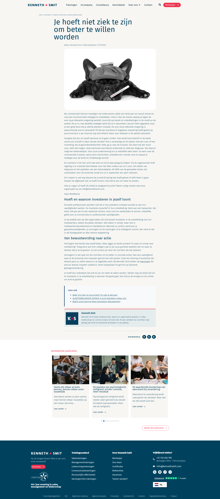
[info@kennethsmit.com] (154, 466)
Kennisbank (47, 15)
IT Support (173, 496)
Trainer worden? (120, 479)
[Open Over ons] (139, 5)
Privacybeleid (115, 496)
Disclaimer (142, 496)
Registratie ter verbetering (80, 496)
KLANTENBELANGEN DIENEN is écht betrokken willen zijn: (100, 298)
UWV (66, 496)
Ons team (117, 462)
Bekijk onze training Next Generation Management (96, 301)
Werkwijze (117, 458)
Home (41, 15)
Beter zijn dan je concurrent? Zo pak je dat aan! (95, 295)
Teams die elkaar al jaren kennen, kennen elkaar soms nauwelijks (69, 389)
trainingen (145, 261)
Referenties (117, 470)
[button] (144, 337)
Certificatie (117, 466)
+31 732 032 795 (164, 457)
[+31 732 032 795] (154, 459)
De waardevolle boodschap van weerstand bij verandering (149, 388)
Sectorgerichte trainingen (84, 479)
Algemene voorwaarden (99, 496)
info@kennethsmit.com (169, 466)
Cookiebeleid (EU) (128, 496)
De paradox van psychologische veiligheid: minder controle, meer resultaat (109, 389)
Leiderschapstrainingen (83, 466)
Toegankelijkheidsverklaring (157, 496)
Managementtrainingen (83, 462)
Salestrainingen (79, 458)
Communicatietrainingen (83, 470)
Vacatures (117, 474)
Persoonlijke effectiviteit (83, 474)
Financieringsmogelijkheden (51, 496)
